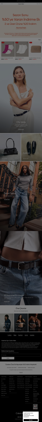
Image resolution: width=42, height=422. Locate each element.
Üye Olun (30, 420)
